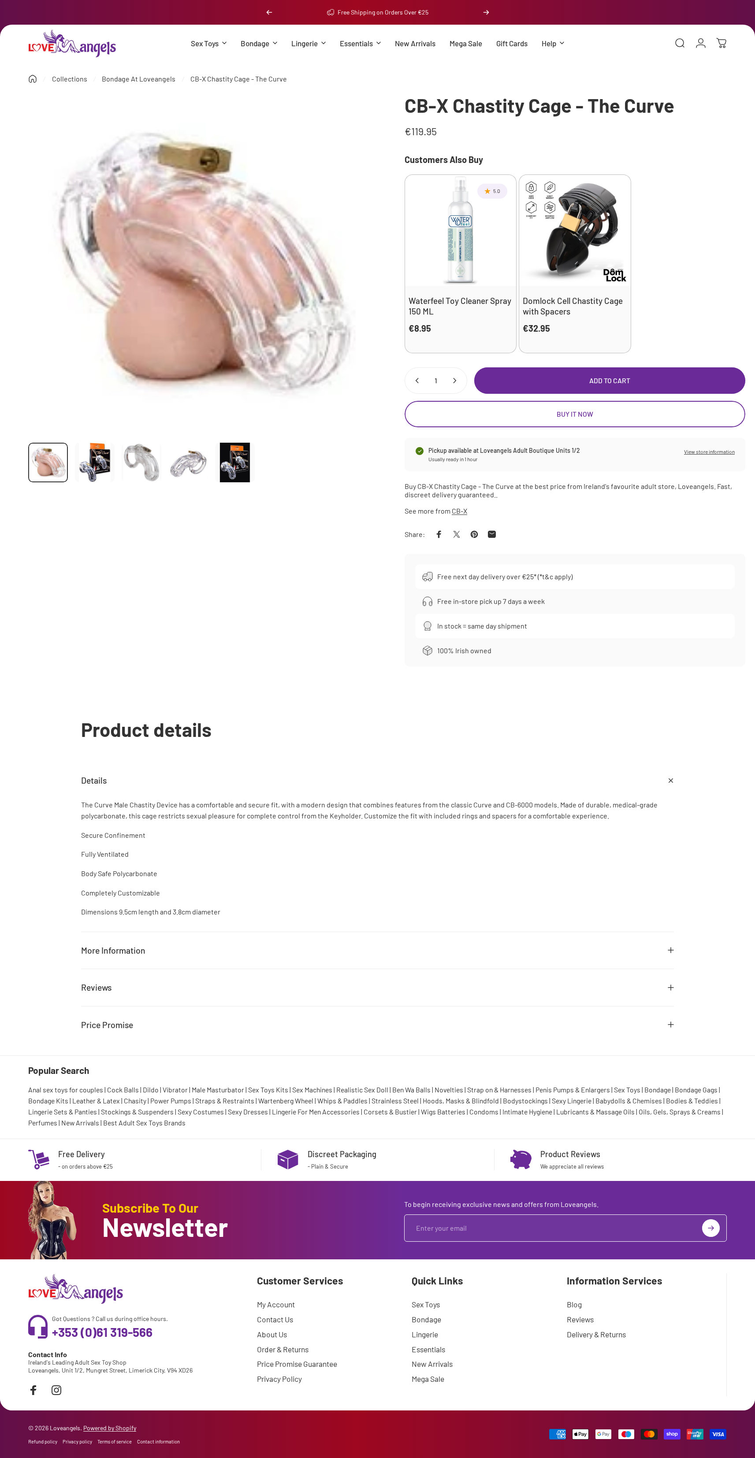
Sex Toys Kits (268, 1089)
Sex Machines (312, 1089)
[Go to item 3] (141, 462)
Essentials (428, 1349)
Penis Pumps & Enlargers (573, 1089)
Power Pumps (170, 1100)
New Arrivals (80, 1122)
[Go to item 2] (95, 462)
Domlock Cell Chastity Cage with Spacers (573, 306)
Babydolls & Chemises (628, 1100)
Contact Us (275, 1319)
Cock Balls (123, 1089)
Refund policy (42, 1441)
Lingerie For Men (296, 1111)
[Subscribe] (711, 1228)
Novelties (449, 1089)
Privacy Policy (279, 1378)
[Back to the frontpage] (32, 78)
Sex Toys (627, 1089)
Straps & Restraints (224, 1100)
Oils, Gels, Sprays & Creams (680, 1111)
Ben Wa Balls (411, 1089)
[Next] (486, 12)
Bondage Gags (696, 1089)
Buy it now (575, 414)
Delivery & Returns (596, 1334)
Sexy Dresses (248, 1111)
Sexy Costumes (201, 1111)
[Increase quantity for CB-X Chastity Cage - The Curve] (456, 380)
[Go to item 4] (188, 462)
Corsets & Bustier (390, 1111)
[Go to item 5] (235, 462)
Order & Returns (283, 1349)
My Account (276, 1304)
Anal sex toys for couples (65, 1089)
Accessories (341, 1111)
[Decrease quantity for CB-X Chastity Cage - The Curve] (415, 380)
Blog (574, 1304)
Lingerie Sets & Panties (62, 1111)
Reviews (580, 1319)
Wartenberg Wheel (285, 1100)
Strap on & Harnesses (499, 1089)
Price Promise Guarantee (297, 1363)
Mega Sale (428, 1378)
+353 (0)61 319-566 (102, 1332)
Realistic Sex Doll (362, 1089)
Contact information (158, 1441)
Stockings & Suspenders (137, 1111)
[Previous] (269, 12)
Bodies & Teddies (692, 1100)
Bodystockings (525, 1100)
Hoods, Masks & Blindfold (461, 1100)
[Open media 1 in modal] (198, 266)
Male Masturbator (218, 1089)
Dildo (151, 1089)
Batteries (451, 1111)
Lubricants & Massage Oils (595, 1111)
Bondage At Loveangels (138, 78)
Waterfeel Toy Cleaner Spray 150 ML (460, 306)
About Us (272, 1334)
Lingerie (425, 1334)
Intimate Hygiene (527, 1111)
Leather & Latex (96, 1100)
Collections (69, 78)
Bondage (657, 1089)
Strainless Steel (395, 1100)
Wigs (428, 1111)
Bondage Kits (48, 1100)
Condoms (483, 1111)
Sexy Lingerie (571, 1100)
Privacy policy (77, 1441)
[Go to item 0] (48, 462)
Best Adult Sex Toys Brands (144, 1122)
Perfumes (42, 1122)
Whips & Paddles (342, 1100)
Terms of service (114, 1441)
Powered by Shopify (109, 1428)
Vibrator (175, 1089)
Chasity (135, 1100)
